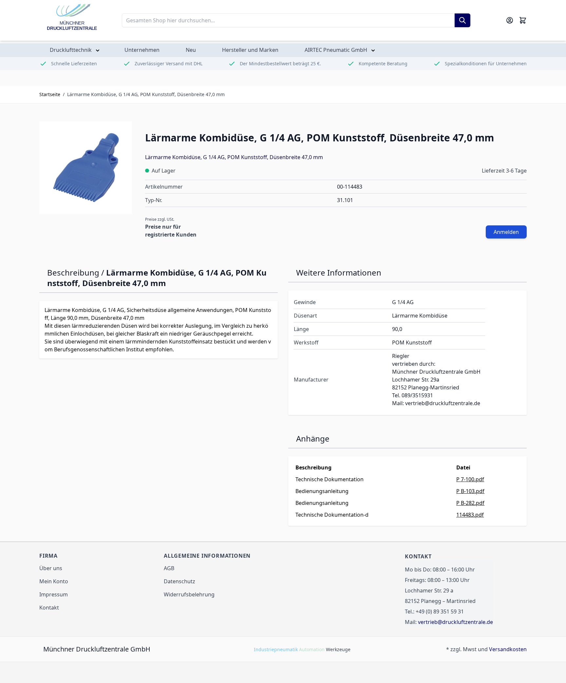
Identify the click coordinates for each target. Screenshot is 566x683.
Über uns (50, 568)
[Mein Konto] (510, 20)
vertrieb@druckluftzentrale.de (455, 622)
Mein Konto (53, 581)
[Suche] (462, 20)
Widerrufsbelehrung (189, 594)
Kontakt (49, 607)
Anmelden (506, 232)
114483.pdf (470, 514)
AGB (169, 568)
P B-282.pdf (470, 503)
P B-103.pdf (470, 491)
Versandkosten (508, 649)
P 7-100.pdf (470, 479)
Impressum (53, 594)
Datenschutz (179, 581)
